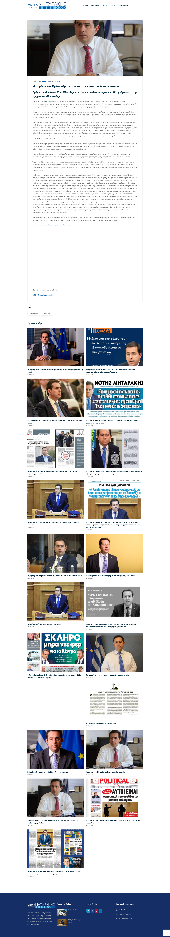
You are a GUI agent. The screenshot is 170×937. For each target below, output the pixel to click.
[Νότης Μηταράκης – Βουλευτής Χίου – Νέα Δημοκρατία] (47, 5)
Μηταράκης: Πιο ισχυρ (74, 920)
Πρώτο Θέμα (47, 313)
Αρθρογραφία (34, 313)
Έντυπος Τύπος (59, 81)
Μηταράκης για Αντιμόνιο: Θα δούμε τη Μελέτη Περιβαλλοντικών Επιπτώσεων (54, 576)
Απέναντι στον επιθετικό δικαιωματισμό (45, 225)
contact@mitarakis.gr (125, 914)
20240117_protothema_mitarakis (43, 295)
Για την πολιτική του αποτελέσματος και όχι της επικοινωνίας (108, 675)
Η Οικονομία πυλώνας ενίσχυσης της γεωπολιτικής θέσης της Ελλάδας (110, 576)
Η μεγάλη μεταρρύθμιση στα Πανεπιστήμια (101, 724)
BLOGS (52, 81)
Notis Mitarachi (63, 225)
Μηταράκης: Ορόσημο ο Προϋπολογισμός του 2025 (44, 624)
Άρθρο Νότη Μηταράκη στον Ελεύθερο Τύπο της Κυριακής (47, 772)
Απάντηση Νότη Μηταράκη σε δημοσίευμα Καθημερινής (105, 772)
